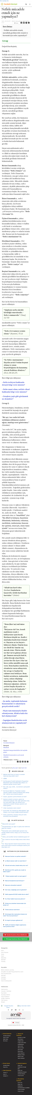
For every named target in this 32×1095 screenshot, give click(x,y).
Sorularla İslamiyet (8, 743)
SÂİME (5, 778)
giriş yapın (15, 768)
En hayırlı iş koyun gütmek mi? (14, 920)
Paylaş (16, 23)
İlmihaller (3, 979)
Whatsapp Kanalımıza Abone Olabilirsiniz (16, 939)
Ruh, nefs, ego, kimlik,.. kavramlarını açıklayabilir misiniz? (16, 787)
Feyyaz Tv (5, 1072)
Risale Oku (5, 1067)
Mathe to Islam (21, 1056)
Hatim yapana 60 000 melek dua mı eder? (17, 894)
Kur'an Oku (20, 1082)
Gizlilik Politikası (5, 998)
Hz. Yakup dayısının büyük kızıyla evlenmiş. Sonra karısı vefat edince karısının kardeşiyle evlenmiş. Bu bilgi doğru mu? (16, 845)
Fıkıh (2, 950)
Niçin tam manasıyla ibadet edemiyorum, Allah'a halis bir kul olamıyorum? (15, 713)
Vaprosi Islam (20, 1046)
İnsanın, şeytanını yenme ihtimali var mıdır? (15, 796)
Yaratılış (3, 961)
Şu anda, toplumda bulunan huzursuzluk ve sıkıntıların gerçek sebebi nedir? (14, 703)
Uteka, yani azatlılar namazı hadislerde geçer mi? (15, 836)
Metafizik (6, 747)
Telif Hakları (4, 1000)
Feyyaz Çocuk (21, 1075)
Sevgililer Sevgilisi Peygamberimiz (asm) (12, 971)
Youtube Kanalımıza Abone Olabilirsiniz (16, 935)
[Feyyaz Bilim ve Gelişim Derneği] (16, 1015)
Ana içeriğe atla (4, 0)
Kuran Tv (5, 1074)
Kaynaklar (4, 993)
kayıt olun (24, 768)
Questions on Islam (21, 1037)
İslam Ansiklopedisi (6, 980)
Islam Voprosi (20, 1039)
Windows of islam (21, 1054)
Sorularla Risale (6, 1065)
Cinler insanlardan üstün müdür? (12, 808)
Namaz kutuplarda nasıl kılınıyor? (14, 880)
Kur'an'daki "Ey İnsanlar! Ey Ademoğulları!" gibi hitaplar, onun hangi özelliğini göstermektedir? (16, 811)
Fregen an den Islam (22, 1042)
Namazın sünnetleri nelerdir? (13, 885)
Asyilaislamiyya (21, 1044)
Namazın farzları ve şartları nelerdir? (15, 856)
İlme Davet (5, 1040)
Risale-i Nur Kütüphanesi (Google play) (22, 1067)
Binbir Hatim (5, 1039)
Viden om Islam (21, 1047)
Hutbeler (3, 977)
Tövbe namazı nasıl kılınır (12, 909)
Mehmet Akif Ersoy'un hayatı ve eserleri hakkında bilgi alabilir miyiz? (14, 775)
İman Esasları (4, 952)
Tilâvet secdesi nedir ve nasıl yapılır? (16, 876)
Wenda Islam (20, 1051)
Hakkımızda (4, 989)
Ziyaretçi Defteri (5, 994)
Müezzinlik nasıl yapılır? (8, 824)
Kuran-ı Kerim (6, 1037)
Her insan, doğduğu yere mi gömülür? (16, 889)
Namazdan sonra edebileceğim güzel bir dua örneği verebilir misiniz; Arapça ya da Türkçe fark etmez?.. (15, 832)
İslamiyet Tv (5, 1075)
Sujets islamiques (21, 1058)
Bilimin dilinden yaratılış (7, 970)
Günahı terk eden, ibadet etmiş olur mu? (16, 865)
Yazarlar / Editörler (6, 991)
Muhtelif (3, 959)
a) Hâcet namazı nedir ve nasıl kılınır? (16, 861)
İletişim (3, 1002)
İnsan (2, 954)
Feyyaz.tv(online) (21, 1089)
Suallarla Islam (20, 1040)
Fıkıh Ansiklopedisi (6, 973)
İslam (2, 956)
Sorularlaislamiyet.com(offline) (24, 1087)
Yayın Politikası (5, 996)
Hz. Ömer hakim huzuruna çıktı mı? (15, 899)
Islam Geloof (20, 1049)
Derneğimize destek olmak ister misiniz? (15, 1018)
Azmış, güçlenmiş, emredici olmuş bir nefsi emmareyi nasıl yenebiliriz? (15, 815)
